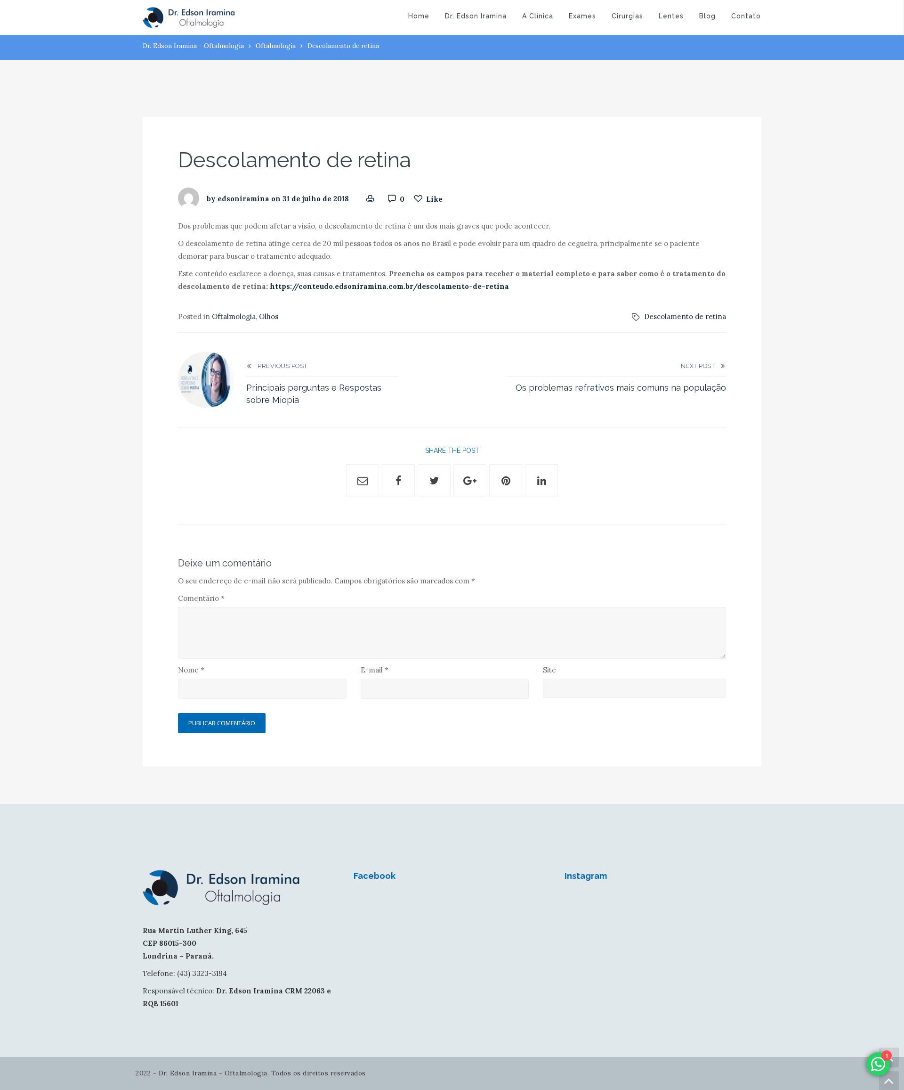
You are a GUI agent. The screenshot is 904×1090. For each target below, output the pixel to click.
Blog (707, 16)
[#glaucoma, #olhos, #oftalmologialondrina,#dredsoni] (638, 910)
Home (418, 16)
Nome (191, 669)
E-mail (374, 669)
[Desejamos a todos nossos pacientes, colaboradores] (587, 910)
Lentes (671, 16)
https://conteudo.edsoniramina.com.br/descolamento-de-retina (390, 286)
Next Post (700, 365)
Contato (746, 16)
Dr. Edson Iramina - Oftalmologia (193, 45)
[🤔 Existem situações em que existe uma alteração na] (638, 940)
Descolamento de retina (685, 316)
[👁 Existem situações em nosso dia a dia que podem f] (688, 910)
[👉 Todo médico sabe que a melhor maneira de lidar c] (688, 940)
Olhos (268, 316)
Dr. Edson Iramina (476, 16)
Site (549, 669)
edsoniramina (243, 199)
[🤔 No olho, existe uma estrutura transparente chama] (738, 910)
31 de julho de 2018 (315, 199)
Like (434, 199)
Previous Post (280, 365)
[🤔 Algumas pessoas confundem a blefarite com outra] (587, 940)
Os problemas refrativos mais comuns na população (621, 388)
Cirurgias (627, 16)
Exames (582, 16)
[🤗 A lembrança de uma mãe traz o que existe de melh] (738, 940)
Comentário (201, 598)
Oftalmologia (276, 45)
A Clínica (537, 16)
